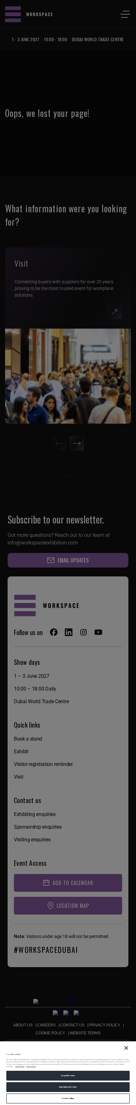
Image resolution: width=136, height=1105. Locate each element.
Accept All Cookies (68, 1075)
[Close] (126, 1048)
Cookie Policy (20, 1066)
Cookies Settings (68, 1098)
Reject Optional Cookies (68, 1087)
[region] (68, 1073)
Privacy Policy (31, 1066)
